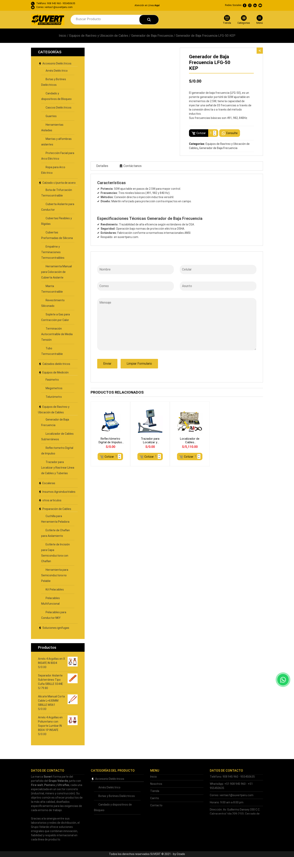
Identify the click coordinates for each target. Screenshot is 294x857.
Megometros (54, 388)
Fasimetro (52, 379)
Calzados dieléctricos (56, 363)
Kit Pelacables (55, 589)
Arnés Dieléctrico (57, 70)
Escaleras (48, 483)
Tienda (154, 791)
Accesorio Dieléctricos (56, 63)
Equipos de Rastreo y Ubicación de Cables (98, 36)
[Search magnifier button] (149, 19)
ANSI (187, 232)
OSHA (180, 228)
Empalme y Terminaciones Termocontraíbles (52, 252)
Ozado (181, 854)
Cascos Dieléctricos (58, 107)
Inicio (62, 36)
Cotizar (201, 133)
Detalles (102, 166)
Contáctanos (132, 166)
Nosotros (156, 783)
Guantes (51, 116)
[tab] (102, 166)
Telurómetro (54, 396)
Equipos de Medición (55, 372)
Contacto (156, 805)
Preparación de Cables (56, 508)
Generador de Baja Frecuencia (152, 36)
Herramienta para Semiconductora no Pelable (54, 575)
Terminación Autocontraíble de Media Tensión (57, 334)
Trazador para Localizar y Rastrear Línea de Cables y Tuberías (57, 467)
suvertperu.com (128, 237)
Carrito (154, 798)
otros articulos (51, 500)
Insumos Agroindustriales (58, 491)
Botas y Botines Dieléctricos (116, 796)
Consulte (232, 133)
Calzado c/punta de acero (59, 182)
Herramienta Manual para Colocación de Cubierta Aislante (56, 272)
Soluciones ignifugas (55, 627)
